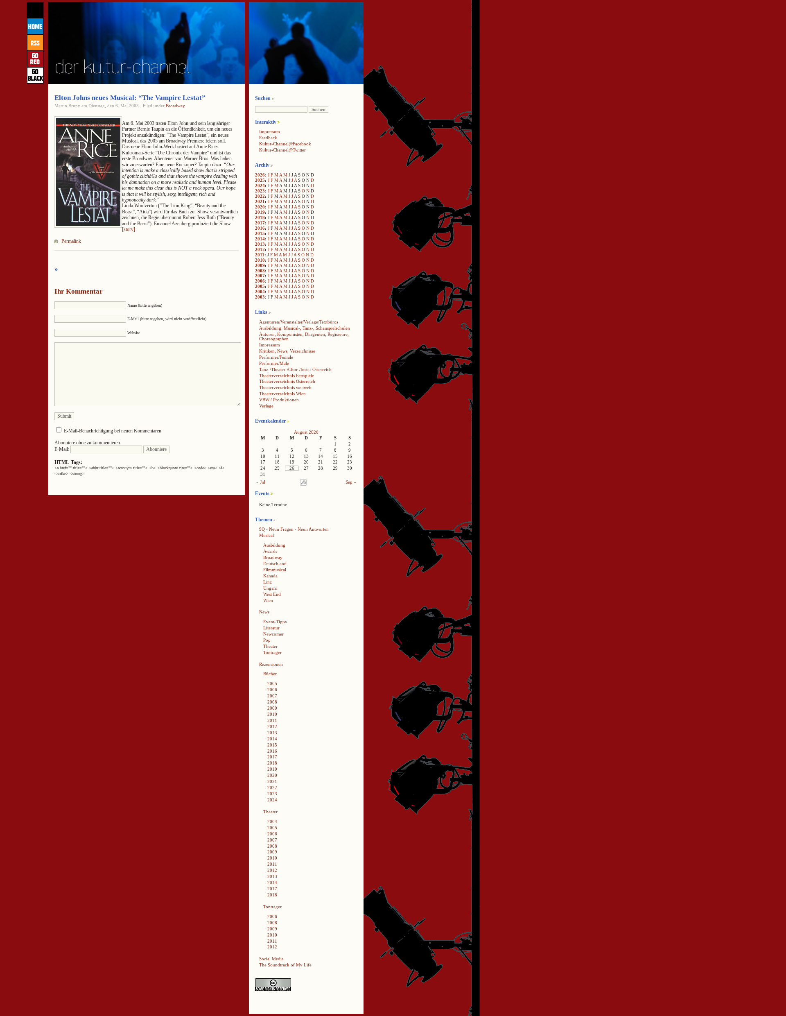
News (264, 611)
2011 (259, 254)
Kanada (270, 575)
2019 (260, 212)
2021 (260, 201)
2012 (260, 249)
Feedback (268, 137)
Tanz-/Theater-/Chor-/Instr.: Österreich (295, 369)
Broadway (175, 105)
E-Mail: (62, 449)
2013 (260, 244)
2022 (260, 196)
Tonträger (272, 652)
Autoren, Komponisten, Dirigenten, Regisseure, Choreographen (304, 336)
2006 (260, 280)
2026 (260, 174)
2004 (260, 291)
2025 (260, 180)
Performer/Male (274, 363)
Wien (268, 600)
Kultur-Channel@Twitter (282, 149)
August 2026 (306, 432)
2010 (260, 260)
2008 (260, 270)
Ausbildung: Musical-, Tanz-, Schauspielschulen (304, 328)
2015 (260, 233)
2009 (260, 265)
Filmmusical (274, 569)
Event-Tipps (275, 621)
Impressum (269, 131)
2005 (260, 286)
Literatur (271, 627)
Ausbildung (274, 545)
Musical (266, 535)
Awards (270, 551)
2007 (260, 275)
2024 (260, 185)
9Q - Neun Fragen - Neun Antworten (294, 529)
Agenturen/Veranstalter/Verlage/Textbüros (298, 321)
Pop (267, 640)
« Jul (260, 482)
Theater (270, 646)
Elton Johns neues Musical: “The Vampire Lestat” (130, 98)
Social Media (271, 958)
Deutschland (275, 563)
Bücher (270, 673)
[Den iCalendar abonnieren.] (303, 484)
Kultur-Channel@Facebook (285, 143)
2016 (260, 228)
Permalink (71, 241)
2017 (260, 222)
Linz (267, 581)
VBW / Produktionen (279, 399)
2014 (260, 238)
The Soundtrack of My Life (285, 964)
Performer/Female (276, 357)
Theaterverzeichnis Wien (282, 393)
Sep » (351, 482)
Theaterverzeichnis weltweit (285, 387)
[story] (128, 229)
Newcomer (273, 633)
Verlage (266, 405)
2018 (260, 217)
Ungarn (270, 588)
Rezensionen (271, 664)
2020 (260, 206)
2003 (260, 296)
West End (272, 594)
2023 (260, 190)
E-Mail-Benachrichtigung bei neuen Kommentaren (112, 431)
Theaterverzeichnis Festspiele (286, 375)
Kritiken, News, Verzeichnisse (287, 350)
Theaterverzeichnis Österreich (287, 381)
